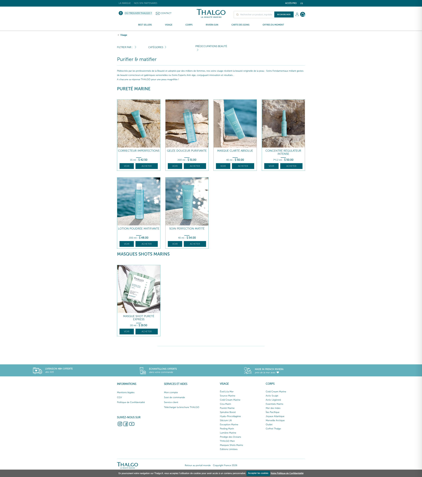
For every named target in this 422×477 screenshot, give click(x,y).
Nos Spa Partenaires (145, 3)
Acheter (147, 166)
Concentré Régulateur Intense (283, 152)
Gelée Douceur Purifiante (187, 150)
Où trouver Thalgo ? (138, 13)
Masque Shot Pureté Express (138, 318)
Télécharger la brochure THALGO (181, 407)
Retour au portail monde (198, 465)
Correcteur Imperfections (138, 150)
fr (301, 3)
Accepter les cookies (258, 473)
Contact (165, 13)
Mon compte (171, 392)
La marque (125, 3)
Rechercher (284, 14)
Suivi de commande (174, 397)
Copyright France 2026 (225, 465)
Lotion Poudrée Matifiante (138, 228)
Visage (123, 35)
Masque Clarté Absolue (235, 150)
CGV (119, 397)
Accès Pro (291, 3)
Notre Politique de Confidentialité (287, 473)
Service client (171, 402)
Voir (126, 166)
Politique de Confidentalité (131, 402)
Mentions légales (126, 392)
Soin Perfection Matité (187, 228)
